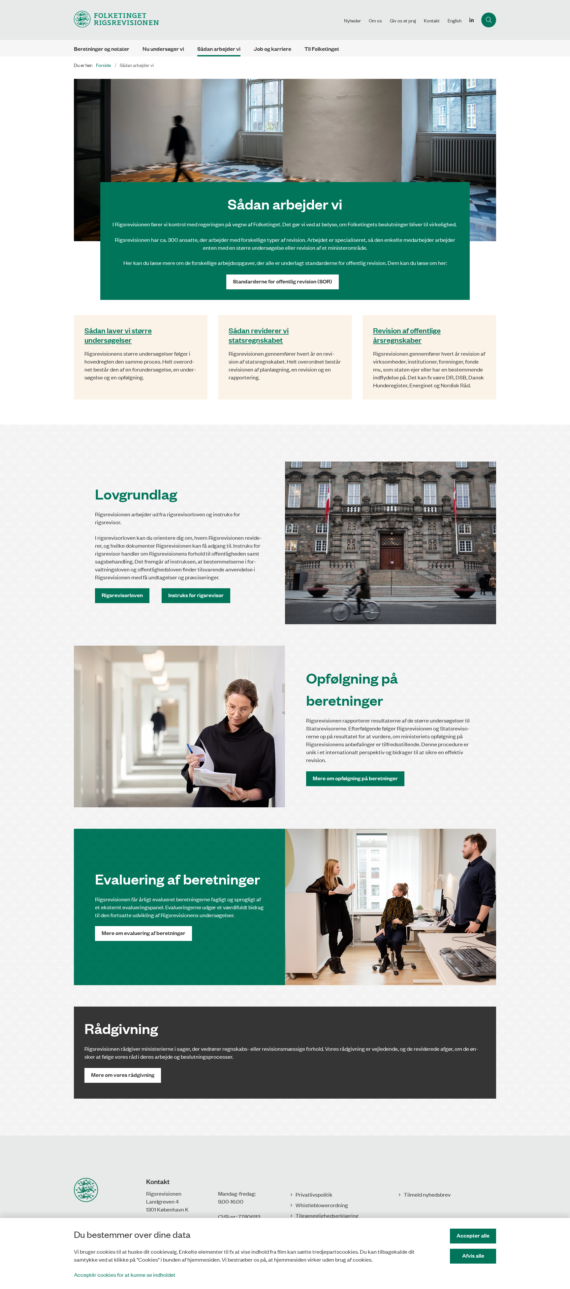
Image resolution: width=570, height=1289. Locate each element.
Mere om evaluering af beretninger (143, 933)
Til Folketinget (321, 48)
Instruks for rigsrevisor (196, 595)
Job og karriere (272, 48)
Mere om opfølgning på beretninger (355, 778)
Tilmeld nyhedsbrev (427, 1194)
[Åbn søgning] (488, 20)
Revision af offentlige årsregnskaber (407, 334)
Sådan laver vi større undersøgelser (118, 334)
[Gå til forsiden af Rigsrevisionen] (207, 20)
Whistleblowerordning (322, 1204)
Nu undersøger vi (163, 48)
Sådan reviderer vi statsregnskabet (259, 334)
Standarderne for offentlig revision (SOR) (282, 281)
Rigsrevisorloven (122, 595)
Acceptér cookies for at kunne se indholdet (124, 1274)
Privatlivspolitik (314, 1194)
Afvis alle (473, 1255)
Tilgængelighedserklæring (327, 1215)
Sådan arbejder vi (218, 48)
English (454, 20)
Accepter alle (473, 1235)
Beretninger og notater (101, 48)
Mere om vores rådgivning (122, 1075)
